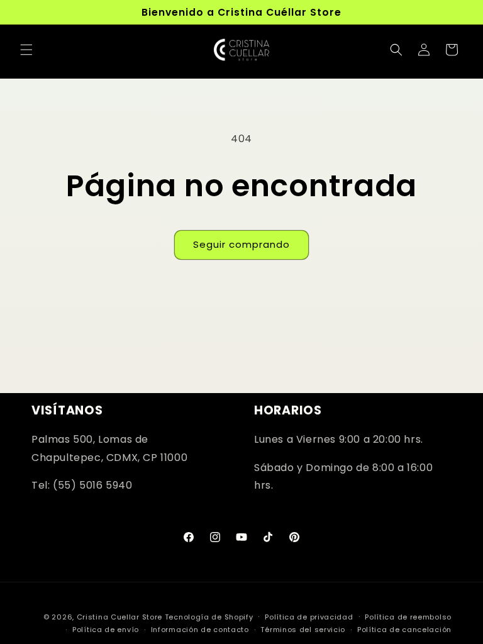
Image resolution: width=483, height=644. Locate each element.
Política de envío (105, 630)
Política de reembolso (408, 617)
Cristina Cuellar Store (119, 617)
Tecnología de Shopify (209, 617)
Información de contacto (200, 630)
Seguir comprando (241, 244)
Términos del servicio (302, 630)
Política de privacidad (309, 617)
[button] (26, 50)
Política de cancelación (404, 630)
